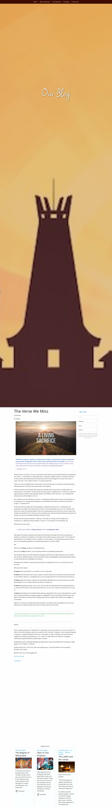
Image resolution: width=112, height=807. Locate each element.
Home (35, 2)
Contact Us (75, 2)
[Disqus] (45, 682)
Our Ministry (56, 2)
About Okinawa (45, 2)
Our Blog (66, 2)
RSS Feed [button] (83, 412)
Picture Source (19, 656)
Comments (17, 661)
